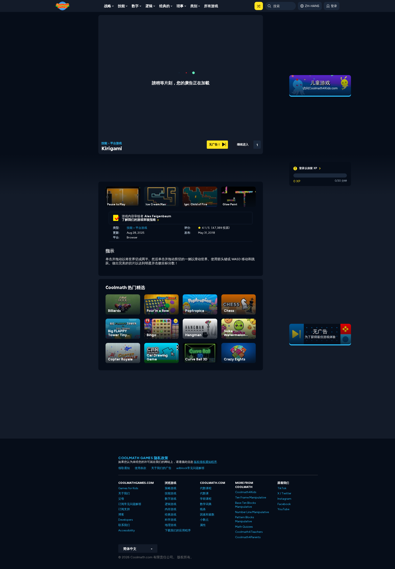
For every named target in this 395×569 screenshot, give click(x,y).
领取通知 (124, 468)
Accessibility (126, 530)
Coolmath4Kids (245, 492)
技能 (121, 6)
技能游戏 (170, 493)
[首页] (63, 6)
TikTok (282, 488)
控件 (246, 150)
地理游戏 (170, 525)
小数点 (204, 519)
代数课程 (205, 488)
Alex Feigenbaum (157, 216)
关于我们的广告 (161, 468)
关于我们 (124, 493)
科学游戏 (170, 519)
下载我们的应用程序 (178, 530)
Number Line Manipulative (252, 512)
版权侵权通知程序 (205, 462)
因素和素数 (207, 514)
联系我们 (124, 525)
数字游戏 (170, 498)
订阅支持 (124, 509)
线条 (203, 509)
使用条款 (140, 468)
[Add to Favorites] (235, 142)
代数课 (204, 493)
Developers (125, 519)
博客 (121, 514)
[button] (258, 6)
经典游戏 (170, 514)
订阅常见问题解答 (129, 504)
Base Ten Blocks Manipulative (245, 505)
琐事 (180, 6)
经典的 (164, 6)
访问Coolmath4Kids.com (320, 88)
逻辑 (148, 6)
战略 (107, 6)
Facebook (284, 504)
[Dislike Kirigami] (224, 143)
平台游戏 (116, 143)
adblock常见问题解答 (190, 468)
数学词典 (205, 504)
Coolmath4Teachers (249, 532)
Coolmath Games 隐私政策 (143, 458)
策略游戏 (170, 488)
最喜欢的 (235, 149)
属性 (203, 525)
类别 (193, 6)
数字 (135, 6)
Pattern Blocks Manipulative (244, 519)
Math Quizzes (244, 526)
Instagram (284, 498)
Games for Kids (128, 488)
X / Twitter (284, 493)
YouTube (283, 509)
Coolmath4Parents (248, 537)
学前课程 (205, 498)
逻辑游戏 (170, 504)
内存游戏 (170, 509)
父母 (121, 498)
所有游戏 (211, 6)
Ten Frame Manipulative (250, 497)
